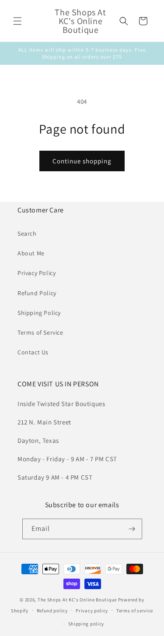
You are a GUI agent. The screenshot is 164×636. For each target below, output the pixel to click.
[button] (17, 21)
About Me (31, 253)
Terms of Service (40, 332)
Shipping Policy (39, 313)
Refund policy (52, 611)
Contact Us (33, 352)
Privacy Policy (36, 273)
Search (27, 233)
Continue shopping (82, 161)
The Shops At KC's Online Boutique (77, 600)
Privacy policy (92, 611)
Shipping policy (86, 624)
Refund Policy (36, 293)
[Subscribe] (132, 529)
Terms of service (134, 611)
